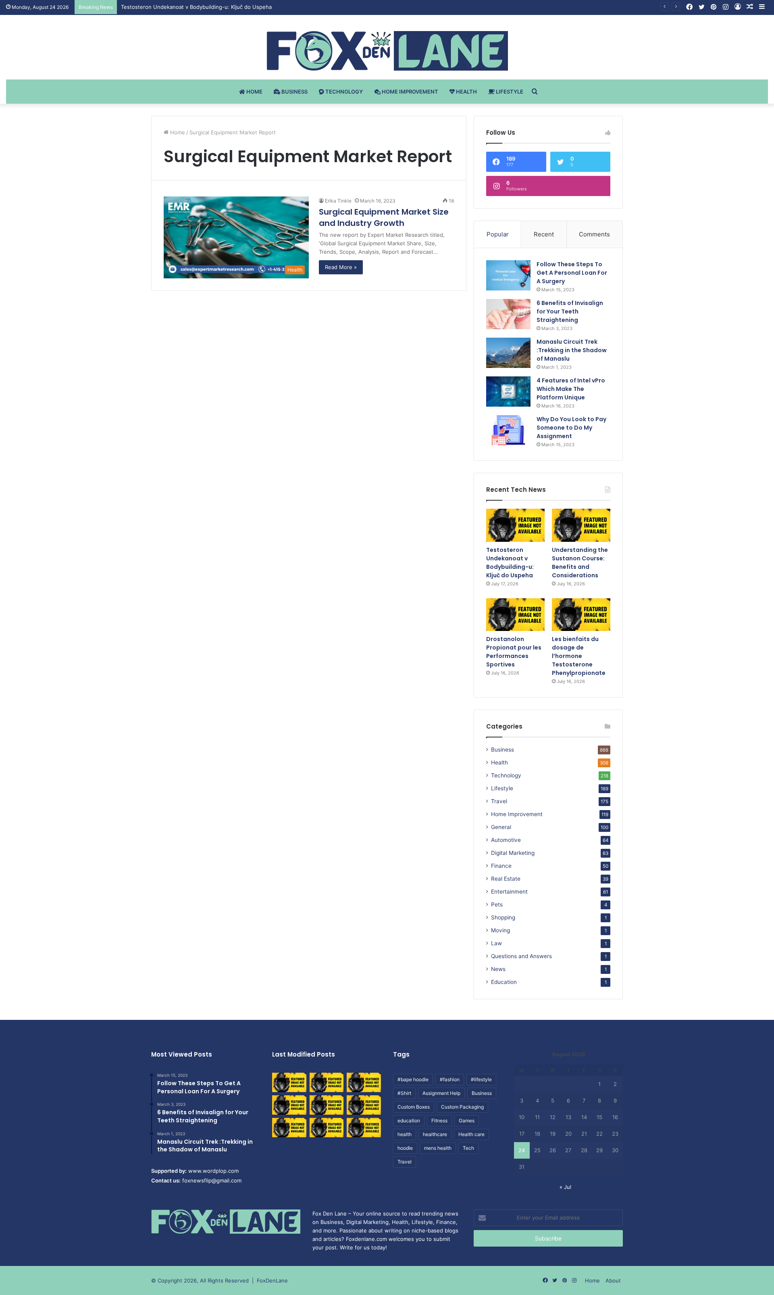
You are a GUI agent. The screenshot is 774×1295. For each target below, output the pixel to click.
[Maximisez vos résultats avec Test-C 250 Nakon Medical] (289, 1127)
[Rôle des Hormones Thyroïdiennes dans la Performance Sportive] (327, 1127)
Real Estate (505, 878)
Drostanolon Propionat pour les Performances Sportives (513, 651)
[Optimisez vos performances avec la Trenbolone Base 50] (364, 1105)
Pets (497, 904)
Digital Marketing (513, 853)
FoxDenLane (272, 1280)
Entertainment (509, 891)
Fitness (439, 1120)
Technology (343, 91)
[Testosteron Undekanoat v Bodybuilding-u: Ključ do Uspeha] (515, 525)
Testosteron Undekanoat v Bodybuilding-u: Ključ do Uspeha (196, 7)
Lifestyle (509, 91)
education (408, 1120)
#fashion (450, 1079)
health (404, 1134)
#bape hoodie (413, 1079)
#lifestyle (481, 1079)
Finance (501, 866)
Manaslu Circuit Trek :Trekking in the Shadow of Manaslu (572, 350)
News (498, 969)
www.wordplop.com (213, 1171)
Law (496, 943)
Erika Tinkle (338, 201)
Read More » (341, 267)
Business (294, 91)
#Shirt (404, 1093)
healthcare (435, 1134)
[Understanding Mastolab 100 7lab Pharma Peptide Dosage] (364, 1127)
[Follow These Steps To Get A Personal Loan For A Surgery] (508, 275)
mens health (438, 1148)
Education (504, 982)
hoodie (405, 1148)
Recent (544, 234)
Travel (499, 801)
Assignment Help (441, 1093)
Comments (594, 234)
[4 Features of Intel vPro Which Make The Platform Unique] (508, 391)
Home (253, 91)
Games (466, 1120)
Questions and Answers (521, 956)
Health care (471, 1134)
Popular (498, 234)
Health (466, 91)
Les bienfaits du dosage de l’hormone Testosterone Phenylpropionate (578, 656)
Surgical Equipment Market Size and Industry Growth (384, 217)
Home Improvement (409, 91)
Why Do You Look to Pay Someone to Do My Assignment (571, 427)
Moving (500, 930)
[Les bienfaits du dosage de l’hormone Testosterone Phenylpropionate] (581, 614)
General (501, 827)
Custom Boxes (413, 1107)
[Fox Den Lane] (387, 51)
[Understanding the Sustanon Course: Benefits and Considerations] (581, 525)
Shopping (503, 917)
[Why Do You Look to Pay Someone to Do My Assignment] (508, 430)
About (613, 1280)
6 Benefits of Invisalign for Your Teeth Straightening (570, 311)
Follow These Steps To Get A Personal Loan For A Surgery (572, 272)
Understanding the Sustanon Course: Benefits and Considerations (580, 562)
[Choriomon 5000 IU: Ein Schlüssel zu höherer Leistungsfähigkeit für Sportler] (289, 1082)
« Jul (565, 1187)
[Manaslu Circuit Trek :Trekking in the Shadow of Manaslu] (508, 353)
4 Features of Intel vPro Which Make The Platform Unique (571, 388)
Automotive (506, 840)
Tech (468, 1148)
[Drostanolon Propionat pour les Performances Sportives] (515, 614)
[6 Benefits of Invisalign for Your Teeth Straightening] (508, 314)
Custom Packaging (462, 1107)
